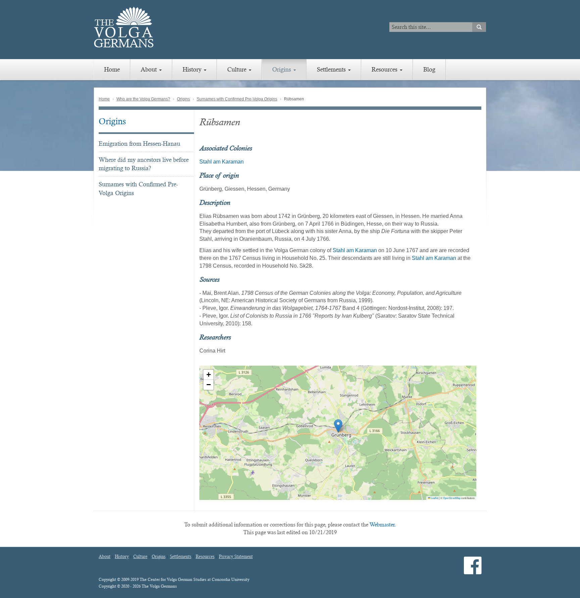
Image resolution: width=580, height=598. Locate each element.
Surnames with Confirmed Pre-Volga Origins (237, 99)
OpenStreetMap (452, 498)
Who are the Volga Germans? (143, 99)
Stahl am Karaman (221, 162)
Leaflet (434, 498)
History (193, 69)
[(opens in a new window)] (473, 571)
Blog (429, 69)
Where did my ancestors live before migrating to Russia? (144, 164)
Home (112, 69)
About (149, 69)
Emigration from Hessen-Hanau (139, 143)
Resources (385, 69)
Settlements (332, 69)
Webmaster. (383, 524)
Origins (282, 69)
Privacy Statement (236, 556)
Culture (237, 69)
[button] (338, 426)
